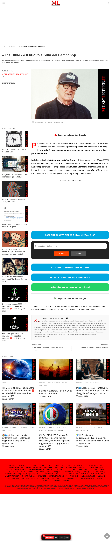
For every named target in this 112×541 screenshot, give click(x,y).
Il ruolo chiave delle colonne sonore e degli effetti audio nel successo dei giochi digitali (13, 252)
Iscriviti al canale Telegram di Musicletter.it (70, 277)
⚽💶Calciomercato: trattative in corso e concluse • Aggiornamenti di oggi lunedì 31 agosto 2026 (92, 391)
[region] (56, 24)
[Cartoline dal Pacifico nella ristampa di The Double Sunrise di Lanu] (15, 266)
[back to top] (107, 536)
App (56, 537)
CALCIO (86, 382)
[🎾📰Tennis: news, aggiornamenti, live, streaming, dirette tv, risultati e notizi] (93, 414)
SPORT (97, 382)
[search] (108, 3)
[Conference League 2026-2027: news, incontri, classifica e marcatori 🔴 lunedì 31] (15, 293)
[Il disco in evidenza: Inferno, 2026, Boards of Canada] (56, 370)
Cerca (61, 254)
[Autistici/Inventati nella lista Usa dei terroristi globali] (15, 214)
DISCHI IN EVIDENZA (54, 382)
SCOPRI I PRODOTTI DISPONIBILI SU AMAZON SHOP (70, 235)
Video (66, 537)
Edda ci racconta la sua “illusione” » (94, 348)
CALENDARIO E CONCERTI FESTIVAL (22, 427)
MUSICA (64, 382)
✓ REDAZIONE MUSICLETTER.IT (53, 319)
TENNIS (88, 430)
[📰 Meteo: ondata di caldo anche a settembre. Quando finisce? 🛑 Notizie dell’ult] (19, 370)
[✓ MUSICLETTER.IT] (55, 3)
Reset (78, 253)
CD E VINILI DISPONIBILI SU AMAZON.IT (70, 267)
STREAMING (43, 385)
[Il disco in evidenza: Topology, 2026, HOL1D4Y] (15, 189)
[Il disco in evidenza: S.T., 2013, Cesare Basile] (15, 139)
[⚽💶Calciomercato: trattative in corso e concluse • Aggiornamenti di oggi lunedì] (93, 370)
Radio (61, 537)
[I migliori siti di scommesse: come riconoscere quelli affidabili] (15, 164)
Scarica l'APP (49, 537)
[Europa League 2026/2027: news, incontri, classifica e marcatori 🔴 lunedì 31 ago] (15, 323)
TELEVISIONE (58, 430)
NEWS (4, 382)
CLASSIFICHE (57, 427)
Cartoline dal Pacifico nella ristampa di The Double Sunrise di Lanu (14, 279)
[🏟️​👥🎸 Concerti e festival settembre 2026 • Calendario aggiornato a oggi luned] (19, 414)
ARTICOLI (12, 46)
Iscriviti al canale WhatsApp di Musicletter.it (70, 287)
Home (4, 46)
